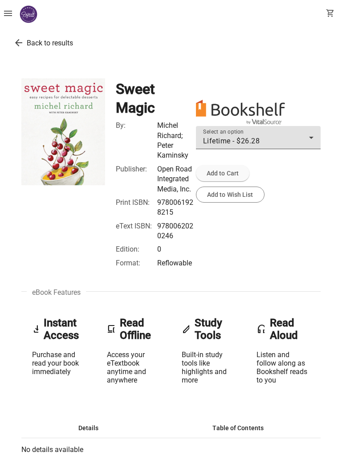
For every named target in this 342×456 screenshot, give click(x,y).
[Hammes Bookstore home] (28, 14)
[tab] (88, 428)
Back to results (50, 43)
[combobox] (258, 141)
